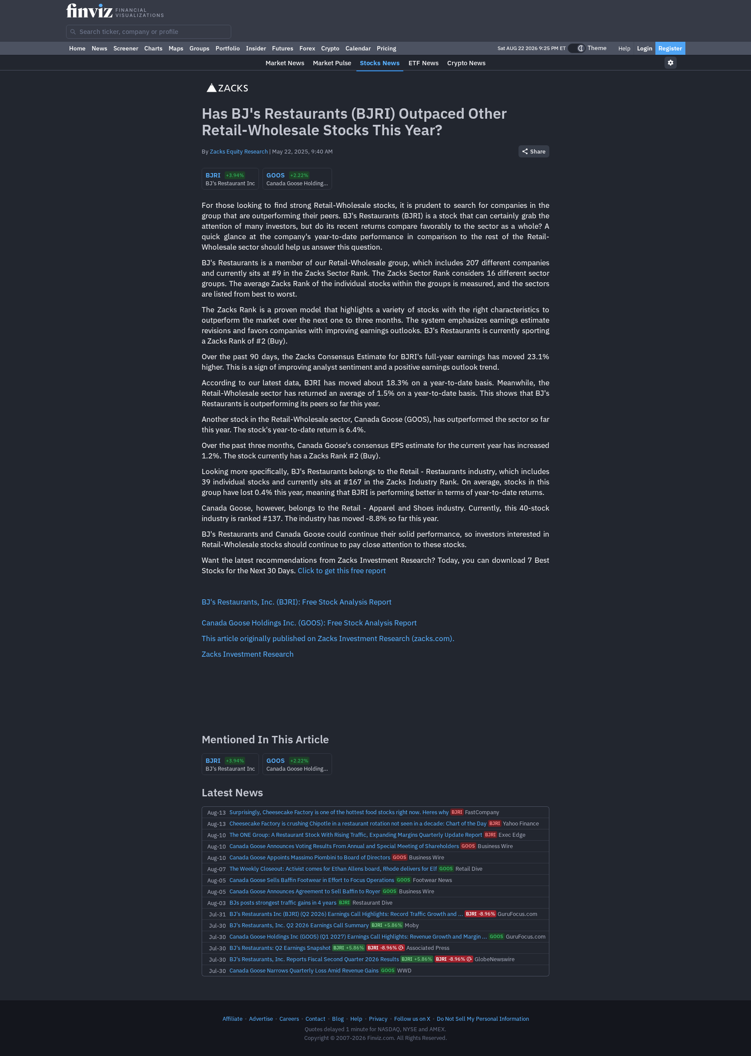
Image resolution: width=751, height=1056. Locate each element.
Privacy (378, 1018)
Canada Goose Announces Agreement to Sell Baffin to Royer (304, 891)
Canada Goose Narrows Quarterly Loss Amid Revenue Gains (304, 970)
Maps (176, 48)
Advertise (261, 1018)
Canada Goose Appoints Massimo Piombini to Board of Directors (309, 857)
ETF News (424, 63)
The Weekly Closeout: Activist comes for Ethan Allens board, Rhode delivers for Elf (333, 868)
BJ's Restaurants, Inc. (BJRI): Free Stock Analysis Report (297, 602)
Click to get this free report (342, 570)
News (99, 48)
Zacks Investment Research (248, 654)
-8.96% (480, 914)
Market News (285, 63)
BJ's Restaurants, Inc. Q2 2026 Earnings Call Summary (299, 925)
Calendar (358, 48)
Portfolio (228, 48)
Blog (338, 1018)
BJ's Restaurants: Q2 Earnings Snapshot (280, 947)
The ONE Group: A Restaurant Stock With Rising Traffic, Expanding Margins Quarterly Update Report (355, 834)
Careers (289, 1018)
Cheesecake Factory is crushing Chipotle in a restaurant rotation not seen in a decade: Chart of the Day (358, 823)
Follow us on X (412, 1018)
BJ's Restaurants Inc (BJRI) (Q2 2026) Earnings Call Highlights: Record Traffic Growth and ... (346, 913)
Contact (316, 1018)
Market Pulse (332, 63)
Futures (282, 48)
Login (644, 48)
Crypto (330, 48)
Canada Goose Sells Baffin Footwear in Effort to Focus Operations (311, 879)
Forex (307, 48)
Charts (153, 48)
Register (670, 48)
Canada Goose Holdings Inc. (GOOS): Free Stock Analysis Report (309, 623)
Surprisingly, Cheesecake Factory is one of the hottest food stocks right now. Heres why (339, 812)
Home (77, 48)
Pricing (386, 48)
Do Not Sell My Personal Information (483, 1018)
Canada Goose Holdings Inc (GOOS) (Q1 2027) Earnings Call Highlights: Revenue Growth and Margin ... (358, 936)
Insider (256, 48)
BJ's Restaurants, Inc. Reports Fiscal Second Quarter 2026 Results (314, 959)
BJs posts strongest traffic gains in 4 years (282, 902)
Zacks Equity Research (239, 151)
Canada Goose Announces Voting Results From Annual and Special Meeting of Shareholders (344, 845)
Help (624, 48)
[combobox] (148, 32)
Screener (125, 48)
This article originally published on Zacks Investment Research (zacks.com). (328, 638)
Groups (199, 48)
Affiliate (233, 1018)
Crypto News (466, 63)
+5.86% (387, 925)
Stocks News (380, 63)
